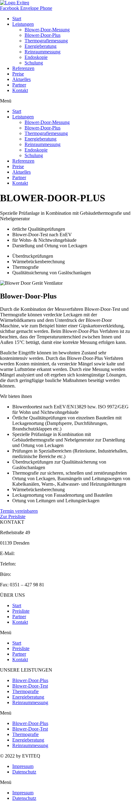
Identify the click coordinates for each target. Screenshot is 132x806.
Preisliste (20, 611)
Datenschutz (24, 771)
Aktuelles (21, 79)
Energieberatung (40, 46)
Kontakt (20, 90)
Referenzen (23, 68)
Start (16, 18)
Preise (18, 73)
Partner (19, 84)
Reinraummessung (42, 51)
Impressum (22, 766)
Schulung (34, 62)
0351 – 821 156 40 (30, 574)
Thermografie (25, 691)
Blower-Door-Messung (47, 29)
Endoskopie (36, 57)
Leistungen (23, 24)
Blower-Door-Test (30, 685)
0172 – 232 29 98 (34, 563)
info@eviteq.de (31, 553)
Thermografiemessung (46, 40)
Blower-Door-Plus (42, 35)
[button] (66, 101)
